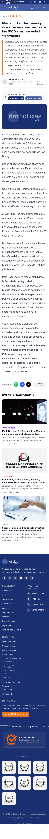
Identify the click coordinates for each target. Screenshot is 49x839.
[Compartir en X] (28, 384)
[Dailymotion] (26, 578)
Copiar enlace (39, 384)
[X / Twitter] (15, 578)
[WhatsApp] (31, 578)
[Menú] (44, 7)
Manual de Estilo (10, 662)
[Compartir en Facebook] (22, 384)
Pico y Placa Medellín (11, 630)
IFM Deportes (38, 604)
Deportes (6, 603)
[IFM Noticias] (10, 561)
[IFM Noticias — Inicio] (10, 7)
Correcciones (8, 655)
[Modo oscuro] (32, 7)
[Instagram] (10, 578)
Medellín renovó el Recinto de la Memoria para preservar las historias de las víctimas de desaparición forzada (23, 434)
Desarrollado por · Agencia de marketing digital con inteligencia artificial (22, 819)
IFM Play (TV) (38, 593)
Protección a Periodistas (9, 666)
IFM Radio (36, 599)
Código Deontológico (12, 658)
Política (5, 595)
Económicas (7, 599)
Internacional (8, 612)
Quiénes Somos (9, 642)
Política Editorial (9, 650)
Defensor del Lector (12, 674)
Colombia (6, 590)
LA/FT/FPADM (9, 670)
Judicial (5, 608)
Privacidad (7, 694)
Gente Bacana (8, 621)
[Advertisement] (24, 831)
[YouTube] (21, 578)
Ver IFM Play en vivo (17, 714)
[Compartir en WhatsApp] (16, 384)
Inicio (4, 16)
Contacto (6, 677)
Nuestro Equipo (9, 646)
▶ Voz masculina (34, 98)
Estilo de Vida (16, 16)
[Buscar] (38, 7)
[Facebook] (4, 578)
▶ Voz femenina (16, 98)
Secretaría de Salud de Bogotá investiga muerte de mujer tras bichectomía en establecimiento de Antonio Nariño (23, 531)
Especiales (7, 625)
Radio (21, 2)
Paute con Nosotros (11, 682)
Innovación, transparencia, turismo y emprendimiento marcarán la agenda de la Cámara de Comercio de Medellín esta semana (24, 483)
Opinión (5, 617)
